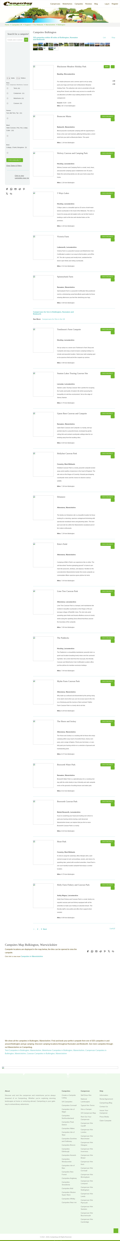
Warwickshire (50, 25)
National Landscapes (85, 1100)
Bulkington (61, 25)
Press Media (104, 1117)
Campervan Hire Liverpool (87, 1182)
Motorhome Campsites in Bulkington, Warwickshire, (63, 1050)
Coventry (60, 464)
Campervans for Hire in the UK (53, 319)
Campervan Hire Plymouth (87, 1201)
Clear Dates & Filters (14, 166)
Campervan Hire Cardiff (87, 1124)
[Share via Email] (15, 189)
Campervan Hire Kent (87, 1163)
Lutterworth (61, 247)
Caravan (18, 103)
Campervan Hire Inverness (87, 1150)
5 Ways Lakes (63, 193)
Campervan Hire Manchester (87, 1137)
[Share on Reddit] (20, 189)
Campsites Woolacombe (66, 1160)
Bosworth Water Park (66, 764)
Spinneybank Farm (65, 276)
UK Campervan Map (88, 1113)
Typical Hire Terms (87, 1105)
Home (7, 25)
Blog (96, 4)
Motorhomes (67, 4)
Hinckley (60, 164)
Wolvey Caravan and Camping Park (72, 153)
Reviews (88, 4)
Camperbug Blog (106, 1103)
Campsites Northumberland (68, 1117)
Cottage (8, 147)
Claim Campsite (105, 1120)
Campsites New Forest (67, 1173)
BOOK (106, 66)
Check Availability (14, 160)
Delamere (61, 497)
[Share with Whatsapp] (11, 189)
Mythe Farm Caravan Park (68, 681)
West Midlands (69, 464)
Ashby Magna (62, 895)
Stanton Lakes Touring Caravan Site (72, 373)
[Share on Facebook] (7, 189)
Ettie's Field (62, 544)
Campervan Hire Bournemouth (87, 1214)
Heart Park (61, 841)
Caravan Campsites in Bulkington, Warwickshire (47, 1053)
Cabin (8, 130)
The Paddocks (63, 638)
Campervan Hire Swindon (87, 1208)
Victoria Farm (63, 236)
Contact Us (104, 1106)
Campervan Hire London (87, 1131)
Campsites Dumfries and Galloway (69, 1140)
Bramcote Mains (64, 116)
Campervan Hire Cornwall (87, 1169)
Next (45, 929)
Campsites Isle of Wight (68, 1110)
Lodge (25, 128)
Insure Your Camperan (104, 1111)
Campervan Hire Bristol (87, 1156)
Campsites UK (17, 25)
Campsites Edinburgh (66, 1150)
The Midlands (38, 25)
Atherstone (61, 507)
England (28, 25)
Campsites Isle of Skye (68, 1133)
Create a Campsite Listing (69, 1096)
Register (115, 4)
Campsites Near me (69, 1202)
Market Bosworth (63, 812)
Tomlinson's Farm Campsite (69, 329)
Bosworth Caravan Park (67, 801)
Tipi (17, 113)
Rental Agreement (106, 1099)
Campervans (55, 4)
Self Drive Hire (86, 1095)
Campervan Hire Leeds (87, 1195)
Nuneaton (60, 287)
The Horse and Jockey (66, 721)
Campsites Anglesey (69, 1178)
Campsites (79, 4)
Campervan (19, 93)
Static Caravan (11, 128)
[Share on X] (7, 193)
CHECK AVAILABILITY (107, 116)
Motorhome (19, 98)
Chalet (14, 147)
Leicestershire (69, 164)
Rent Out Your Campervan (86, 1118)
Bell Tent (12, 113)
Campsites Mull (67, 1188)
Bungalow (20, 147)
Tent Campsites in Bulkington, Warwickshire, (23, 1050)
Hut (21, 128)
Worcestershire (69, 74)
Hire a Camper (86, 1109)
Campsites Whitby (68, 1199)
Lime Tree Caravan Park (67, 591)
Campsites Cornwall (69, 1105)
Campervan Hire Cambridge (87, 1220)
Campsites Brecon (68, 1145)
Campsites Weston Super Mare (69, 1193)
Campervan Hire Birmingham (87, 1176)
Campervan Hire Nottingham (87, 1188)
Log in (107, 4)
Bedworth (60, 127)
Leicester (60, 384)
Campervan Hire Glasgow (87, 1143)
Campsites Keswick (69, 1155)
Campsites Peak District (68, 1123)
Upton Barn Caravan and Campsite (72, 413)
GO (26, 39)
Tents (17, 88)
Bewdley (60, 74)
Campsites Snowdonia (66, 1183)
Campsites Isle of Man (68, 1167)
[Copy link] (11, 193)
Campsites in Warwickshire (32, 956)
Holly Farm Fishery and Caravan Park (73, 885)
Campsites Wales (68, 1128)
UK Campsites (67, 1102)
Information (104, 1095)
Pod (18, 128)
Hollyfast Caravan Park (67, 453)
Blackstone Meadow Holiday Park (71, 66)
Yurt (7, 113)
